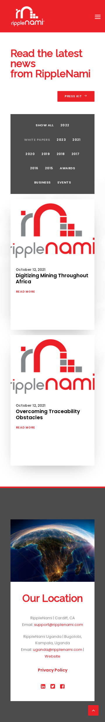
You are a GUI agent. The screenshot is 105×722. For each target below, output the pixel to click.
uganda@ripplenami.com (57, 649)
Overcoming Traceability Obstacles (48, 414)
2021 (76, 139)
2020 (30, 154)
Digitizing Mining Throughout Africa (52, 278)
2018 (61, 154)
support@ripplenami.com (58, 624)
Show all (44, 125)
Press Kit (73, 96)
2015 (49, 168)
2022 (64, 125)
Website (52, 656)
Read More (25, 292)
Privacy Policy (52, 670)
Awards (67, 168)
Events (64, 182)
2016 (34, 168)
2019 (45, 154)
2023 (61, 139)
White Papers (37, 139)
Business (42, 182)
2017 (75, 154)
